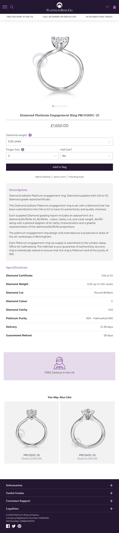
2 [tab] (55, 106)
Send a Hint (60, 177)
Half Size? (66, 149)
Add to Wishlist (43, 177)
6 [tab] (64, 106)
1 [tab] (53, 106)
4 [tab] (59, 106)
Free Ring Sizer (76, 177)
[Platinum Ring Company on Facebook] (8, 525)
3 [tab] (57, 106)
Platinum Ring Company (26, 515)
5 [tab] (62, 106)
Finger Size (13, 149)
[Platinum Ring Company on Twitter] (14, 525)
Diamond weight (17, 135)
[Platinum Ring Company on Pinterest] (19, 525)
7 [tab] (66, 106)
